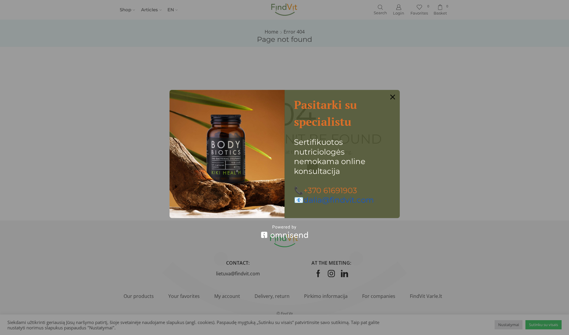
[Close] (393, 97)
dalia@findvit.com (338, 200)
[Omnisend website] (285, 231)
